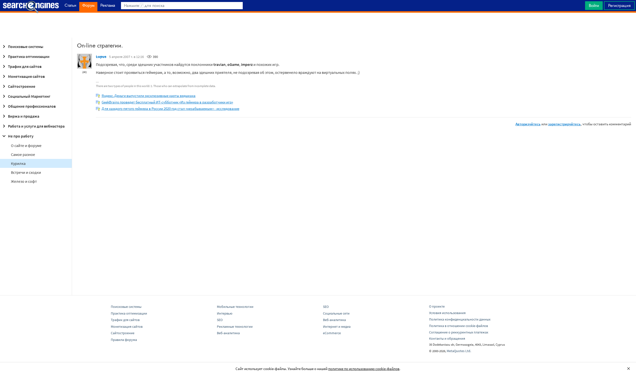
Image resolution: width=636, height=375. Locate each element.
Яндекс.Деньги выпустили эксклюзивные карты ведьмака (149, 95)
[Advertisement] (318, 25)
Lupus (101, 56)
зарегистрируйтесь (564, 124)
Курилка (18, 163)
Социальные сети (336, 313)
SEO (220, 320)
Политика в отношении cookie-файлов (458, 326)
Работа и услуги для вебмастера (36, 126)
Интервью (224, 313)
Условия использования (447, 313)
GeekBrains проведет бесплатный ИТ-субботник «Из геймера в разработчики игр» (167, 102)
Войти (594, 5)
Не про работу (21, 136)
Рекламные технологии (235, 326)
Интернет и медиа (337, 326)
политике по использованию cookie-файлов (363, 368)
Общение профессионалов (32, 106)
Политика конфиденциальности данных (459, 319)
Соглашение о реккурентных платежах (458, 332)
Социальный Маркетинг (29, 96)
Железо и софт (24, 181)
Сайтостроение (21, 86)
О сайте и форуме (26, 145)
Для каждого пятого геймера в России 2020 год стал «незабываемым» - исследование (170, 108)
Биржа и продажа (23, 116)
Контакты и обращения (447, 338)
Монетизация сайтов (26, 76)
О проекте (437, 306)
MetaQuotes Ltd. (459, 351)
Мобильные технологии (235, 306)
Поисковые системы (25, 46)
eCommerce (332, 333)
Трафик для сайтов (24, 66)
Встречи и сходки (26, 172)
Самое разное (23, 154)
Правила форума (124, 339)
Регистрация (619, 5)
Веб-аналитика (228, 333)
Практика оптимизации (28, 56)
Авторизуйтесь (528, 124)
